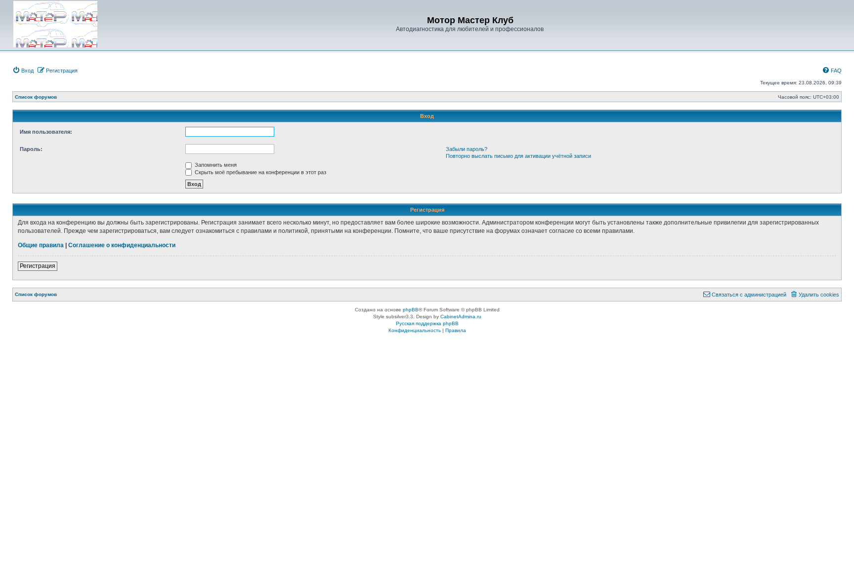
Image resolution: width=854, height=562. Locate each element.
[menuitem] (23, 70)
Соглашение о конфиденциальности (121, 245)
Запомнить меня (215, 165)
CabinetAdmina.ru (460, 316)
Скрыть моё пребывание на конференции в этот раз (259, 172)
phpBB (411, 309)
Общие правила (41, 245)
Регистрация (37, 265)
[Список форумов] (55, 24)
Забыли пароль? (466, 149)
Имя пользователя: (46, 132)
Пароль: (31, 149)
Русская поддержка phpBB (427, 323)
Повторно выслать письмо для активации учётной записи (518, 156)
